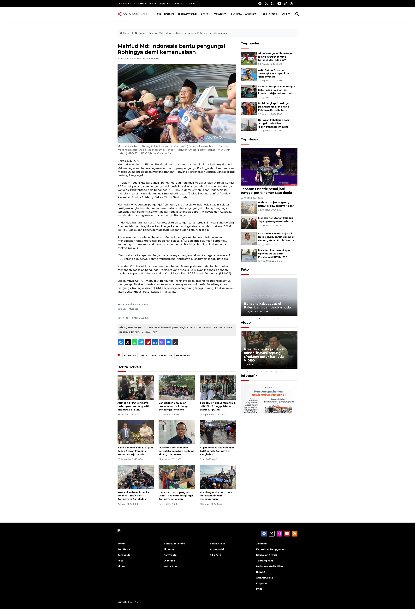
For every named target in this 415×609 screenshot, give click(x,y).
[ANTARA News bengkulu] (134, 14)
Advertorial (217, 549)
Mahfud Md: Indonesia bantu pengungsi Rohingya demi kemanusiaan (190, 33)
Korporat (261, 583)
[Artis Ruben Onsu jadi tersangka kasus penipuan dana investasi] (249, 74)
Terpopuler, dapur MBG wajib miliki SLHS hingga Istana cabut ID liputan (218, 406)
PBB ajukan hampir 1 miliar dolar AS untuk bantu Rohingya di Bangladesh (134, 496)
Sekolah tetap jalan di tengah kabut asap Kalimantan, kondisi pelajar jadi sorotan (276, 90)
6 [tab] (271, 371)
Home (158, 14)
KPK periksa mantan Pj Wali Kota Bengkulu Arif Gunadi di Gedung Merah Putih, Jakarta (276, 237)
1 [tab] (259, 318)
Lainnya (286, 14)
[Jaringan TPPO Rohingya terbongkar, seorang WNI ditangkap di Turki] (136, 387)
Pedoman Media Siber (269, 566)
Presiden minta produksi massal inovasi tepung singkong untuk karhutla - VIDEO (265, 354)
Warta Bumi (251, 14)
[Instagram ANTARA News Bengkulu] (272, 3)
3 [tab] (269, 318)
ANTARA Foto (264, 577)
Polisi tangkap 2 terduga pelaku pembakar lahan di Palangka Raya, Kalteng (274, 107)
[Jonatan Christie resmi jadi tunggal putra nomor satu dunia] (269, 166)
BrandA (260, 572)
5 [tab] (278, 318)
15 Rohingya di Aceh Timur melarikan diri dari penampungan (216, 496)
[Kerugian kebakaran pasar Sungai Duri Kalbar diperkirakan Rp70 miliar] (249, 124)
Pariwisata (219, 14)
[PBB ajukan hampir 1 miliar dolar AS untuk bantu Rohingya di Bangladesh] (136, 476)
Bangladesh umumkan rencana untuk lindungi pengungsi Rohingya (173, 406)
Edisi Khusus (270, 14)
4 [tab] (274, 318)
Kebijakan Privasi (266, 555)
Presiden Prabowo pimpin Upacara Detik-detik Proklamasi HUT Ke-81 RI (274, 254)
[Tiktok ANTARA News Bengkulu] (285, 3)
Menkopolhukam (161, 355)
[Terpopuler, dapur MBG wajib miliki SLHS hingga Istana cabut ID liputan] (218, 387)
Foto (245, 269)
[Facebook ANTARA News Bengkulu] (259, 3)
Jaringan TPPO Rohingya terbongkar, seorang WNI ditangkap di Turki (133, 406)
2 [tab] (264, 318)
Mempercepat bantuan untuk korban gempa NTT (268, 478)
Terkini (152, 3)
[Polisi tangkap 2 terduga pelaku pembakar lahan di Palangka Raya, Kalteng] (249, 107)
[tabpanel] (269, 297)
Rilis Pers (190, 3)
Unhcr (144, 355)
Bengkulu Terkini (187, 14)
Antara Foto (140, 3)
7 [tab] (276, 371)
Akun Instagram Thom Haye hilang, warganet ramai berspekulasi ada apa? (275, 57)
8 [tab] (281, 371)
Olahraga (236, 14)
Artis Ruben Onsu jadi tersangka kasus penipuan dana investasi (274, 73)
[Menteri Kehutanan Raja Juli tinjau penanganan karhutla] (249, 222)
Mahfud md (183, 355)
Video (246, 323)
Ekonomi (205, 14)
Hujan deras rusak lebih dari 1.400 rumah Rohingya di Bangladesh (217, 451)
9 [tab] (286, 371)
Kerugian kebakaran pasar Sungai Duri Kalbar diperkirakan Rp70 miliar (274, 123)
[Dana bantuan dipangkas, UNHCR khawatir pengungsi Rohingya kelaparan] (177, 476)
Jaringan (261, 543)
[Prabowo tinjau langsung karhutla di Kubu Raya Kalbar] (249, 207)
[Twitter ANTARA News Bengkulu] (266, 3)
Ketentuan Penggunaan (271, 549)
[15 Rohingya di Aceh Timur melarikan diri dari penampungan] (218, 476)
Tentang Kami (264, 560)
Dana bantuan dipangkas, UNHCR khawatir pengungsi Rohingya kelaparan (176, 496)
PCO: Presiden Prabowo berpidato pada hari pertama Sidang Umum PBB (176, 451)
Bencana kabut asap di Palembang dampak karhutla (267, 305)
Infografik (249, 376)
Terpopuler (164, 3)
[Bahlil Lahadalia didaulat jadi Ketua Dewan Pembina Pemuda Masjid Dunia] (136, 432)
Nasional (169, 14)
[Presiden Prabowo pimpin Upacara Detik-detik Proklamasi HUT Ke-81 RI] (249, 254)
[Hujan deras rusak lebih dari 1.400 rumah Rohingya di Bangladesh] (218, 432)
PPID (259, 589)
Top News (178, 3)
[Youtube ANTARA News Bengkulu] (279, 3)
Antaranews (125, 3)
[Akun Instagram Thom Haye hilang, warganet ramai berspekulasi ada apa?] (249, 58)
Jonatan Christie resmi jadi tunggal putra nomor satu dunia (266, 191)
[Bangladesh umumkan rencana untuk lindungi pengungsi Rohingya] (177, 387)
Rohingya (130, 355)
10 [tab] (291, 371)
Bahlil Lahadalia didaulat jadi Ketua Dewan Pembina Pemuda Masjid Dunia (135, 451)
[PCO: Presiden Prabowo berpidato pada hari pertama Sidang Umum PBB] (177, 432)
